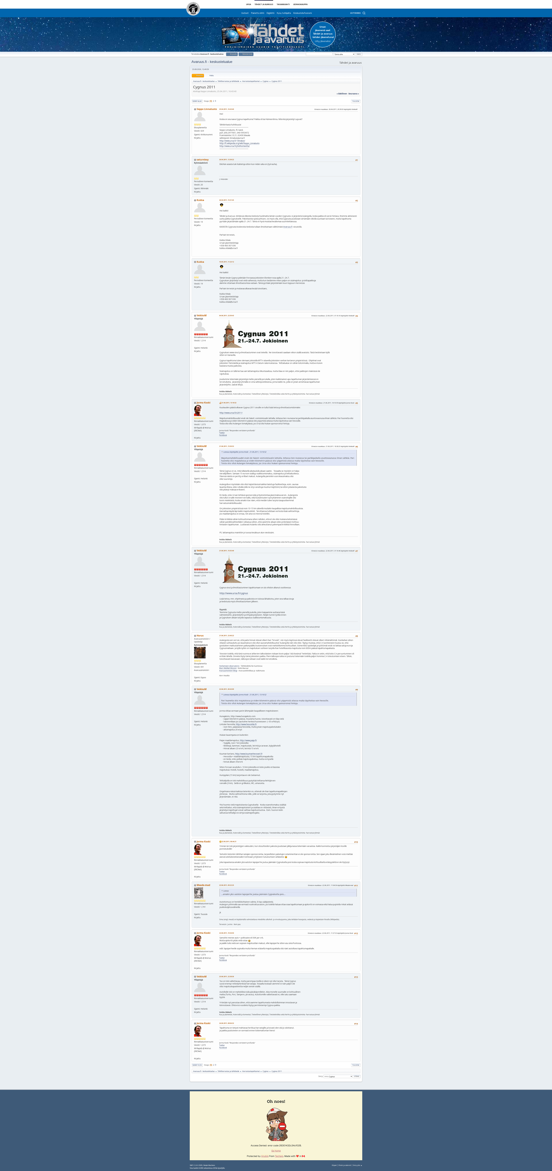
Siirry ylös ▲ (357, 1165)
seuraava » (353, 93)
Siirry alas (197, 101)
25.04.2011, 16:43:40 (226, 109)
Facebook (223, 435)
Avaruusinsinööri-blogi (228, 670)
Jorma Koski (203, 402)
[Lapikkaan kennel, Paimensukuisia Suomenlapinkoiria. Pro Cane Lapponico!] (195, 910)
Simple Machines (209, 1165)
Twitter (222, 433)
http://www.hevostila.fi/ (246, 724)
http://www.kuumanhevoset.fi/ (248, 753)
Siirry (320, 1076)
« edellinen (342, 93)
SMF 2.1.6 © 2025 (196, 1165)
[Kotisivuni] (195, 434)
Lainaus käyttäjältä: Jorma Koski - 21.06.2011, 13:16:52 (244, 452)
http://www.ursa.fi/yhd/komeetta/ (235, 146)
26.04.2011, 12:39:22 (226, 159)
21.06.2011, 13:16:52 (229, 403)
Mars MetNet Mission (227, 668)
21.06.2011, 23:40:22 (226, 635)
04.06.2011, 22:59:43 (226, 315)
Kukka (200, 200)
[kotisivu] (195, 344)
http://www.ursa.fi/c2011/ (231, 412)
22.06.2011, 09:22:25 (226, 885)
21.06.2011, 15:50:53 (226, 446)
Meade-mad (203, 885)
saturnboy (203, 159)
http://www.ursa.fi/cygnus (234, 593)
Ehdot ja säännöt (345, 1165)
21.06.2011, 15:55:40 (226, 551)
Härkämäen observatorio (229, 666)
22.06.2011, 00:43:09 (226, 689)
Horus (200, 635)
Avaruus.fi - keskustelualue (211, 62)
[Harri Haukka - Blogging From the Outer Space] (195, 674)
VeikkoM (202, 315)
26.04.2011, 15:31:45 (226, 200)
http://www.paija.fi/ (248, 740)
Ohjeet (334, 1165)
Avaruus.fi (287, 226)
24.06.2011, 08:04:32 (226, 1023)
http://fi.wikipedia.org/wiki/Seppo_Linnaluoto (239, 143)
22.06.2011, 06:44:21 (229, 841)
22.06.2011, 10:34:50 (226, 933)
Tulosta (355, 101)
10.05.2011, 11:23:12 (226, 262)
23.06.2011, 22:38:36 (226, 976)
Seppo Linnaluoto (207, 109)
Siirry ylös (197, 1065)
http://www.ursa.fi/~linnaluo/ (232, 140)
